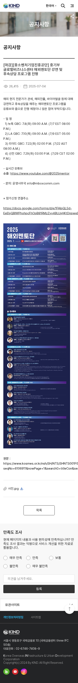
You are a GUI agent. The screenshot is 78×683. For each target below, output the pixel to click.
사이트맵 (36, 617)
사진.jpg (13, 488)
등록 (39, 589)
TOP (69, 609)
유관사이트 (12, 605)
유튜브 (15, 672)
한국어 (50, 6)
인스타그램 (24, 672)
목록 (39, 510)
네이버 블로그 (6, 672)
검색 (63, 5)
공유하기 (72, 16)
